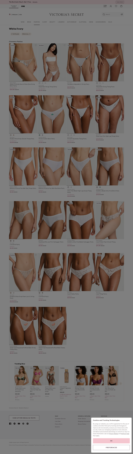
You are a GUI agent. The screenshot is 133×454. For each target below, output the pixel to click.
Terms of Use (125, 433)
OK (111, 441)
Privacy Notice (113, 433)
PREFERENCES (111, 447)
